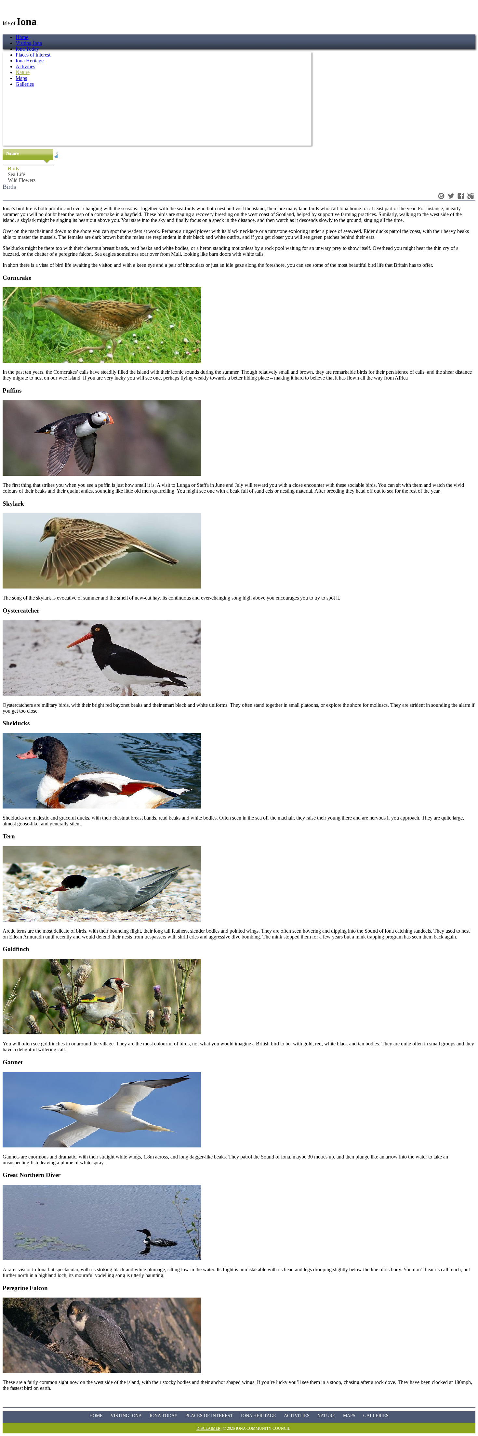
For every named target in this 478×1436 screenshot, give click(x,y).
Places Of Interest (209, 1415)
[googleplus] (470, 196)
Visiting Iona (29, 43)
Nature (326, 1415)
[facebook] (461, 196)
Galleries (376, 1415)
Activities (297, 1415)
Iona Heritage (258, 1415)
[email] (441, 196)
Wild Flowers (21, 180)
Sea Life (16, 174)
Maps (349, 1415)
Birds (13, 168)
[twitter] (451, 196)
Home (22, 37)
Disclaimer (208, 1428)
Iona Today (27, 49)
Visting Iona (126, 1415)
